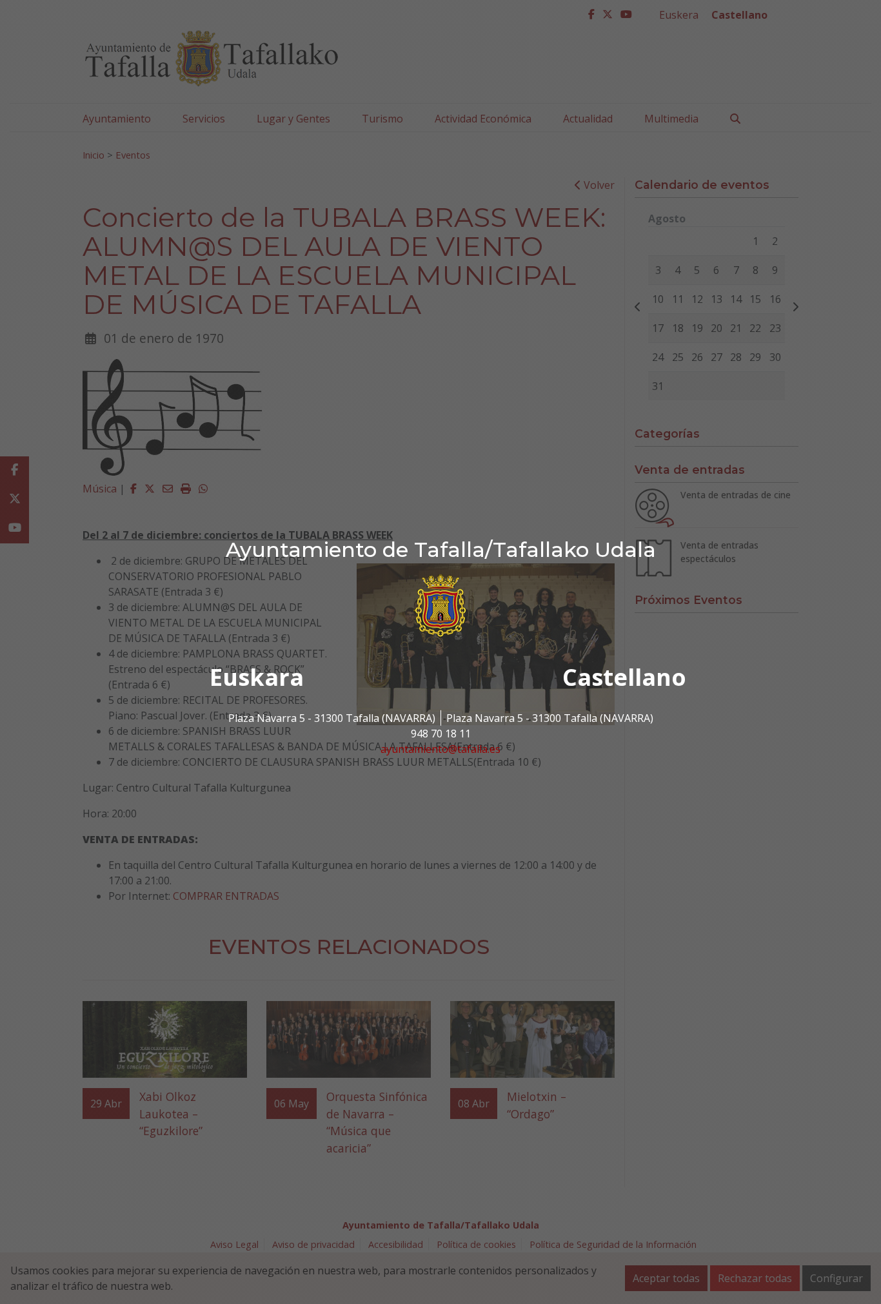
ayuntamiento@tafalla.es (440, 749)
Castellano (624, 677)
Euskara (257, 677)
